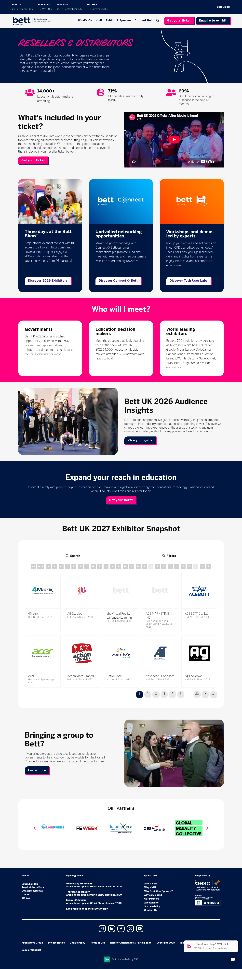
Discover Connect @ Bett (118, 280)
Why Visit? (150, 887)
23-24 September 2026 (69, 9)
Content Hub (144, 20)
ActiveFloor (114, 676)
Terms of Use (97, 942)
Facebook (121, 929)
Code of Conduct (31, 950)
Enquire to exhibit (213, 20)
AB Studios (74, 613)
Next (208, 828)
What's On (85, 20)
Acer (31, 676)
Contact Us (150, 910)
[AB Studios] (82, 590)
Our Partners (151, 898)
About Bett (150, 883)
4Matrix (33, 613)
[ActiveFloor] (121, 653)
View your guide (140, 440)
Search (158, 20)
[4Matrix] (42, 590)
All (33, 566)
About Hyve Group (32, 942)
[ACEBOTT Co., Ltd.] (199, 590)
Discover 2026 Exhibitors (48, 280)
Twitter (130, 929)
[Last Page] (213, 694)
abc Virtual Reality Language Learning (119, 615)
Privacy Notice (56, 942)
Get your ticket (179, 20)
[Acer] (42, 653)
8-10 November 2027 (97, 9)
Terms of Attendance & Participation (130, 942)
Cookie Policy (77, 942)
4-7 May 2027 (45, 9)
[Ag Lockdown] (199, 653)
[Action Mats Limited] (82, 653)
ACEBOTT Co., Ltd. (197, 613)
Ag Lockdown (193, 676)
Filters (171, 556)
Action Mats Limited (80, 676)
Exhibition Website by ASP (124, 959)
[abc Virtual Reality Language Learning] (121, 590)
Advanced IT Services (160, 676)
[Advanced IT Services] (160, 653)
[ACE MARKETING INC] (160, 590)
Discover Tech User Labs (189, 280)
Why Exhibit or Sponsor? (158, 891)
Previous (34, 828)
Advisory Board (153, 895)
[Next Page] (205, 694)
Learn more (37, 770)
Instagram (102, 929)
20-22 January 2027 (22, 9)
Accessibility (151, 902)
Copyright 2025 (166, 942)
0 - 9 (40, 566)
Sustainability (152, 906)
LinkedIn (112, 929)
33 (197, 694)
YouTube (140, 929)
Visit (99, 20)
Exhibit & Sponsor (118, 20)
